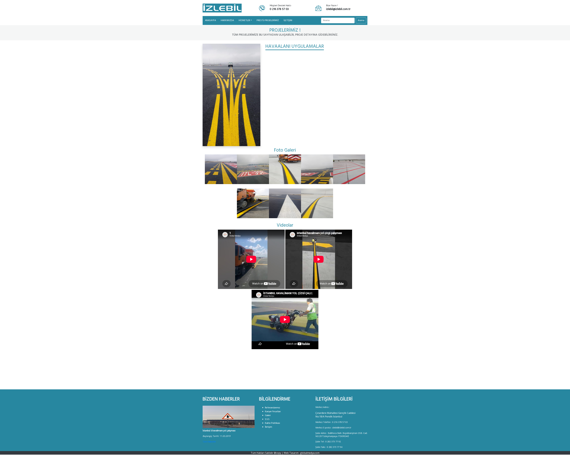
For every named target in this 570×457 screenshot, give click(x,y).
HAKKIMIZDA (227, 20)
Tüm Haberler (209, 442)
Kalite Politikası (272, 423)
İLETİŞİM (288, 20)
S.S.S (267, 419)
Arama (361, 20)
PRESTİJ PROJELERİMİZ (268, 20)
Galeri (268, 415)
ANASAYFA (211, 20)
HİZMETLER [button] (244, 20)
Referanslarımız (272, 408)
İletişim (268, 427)
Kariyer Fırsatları (273, 412)
